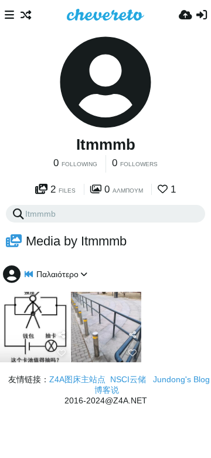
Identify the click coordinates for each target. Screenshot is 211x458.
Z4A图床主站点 (77, 379)
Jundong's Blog (181, 379)
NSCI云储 (128, 379)
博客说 (106, 390)
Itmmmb (105, 144)
